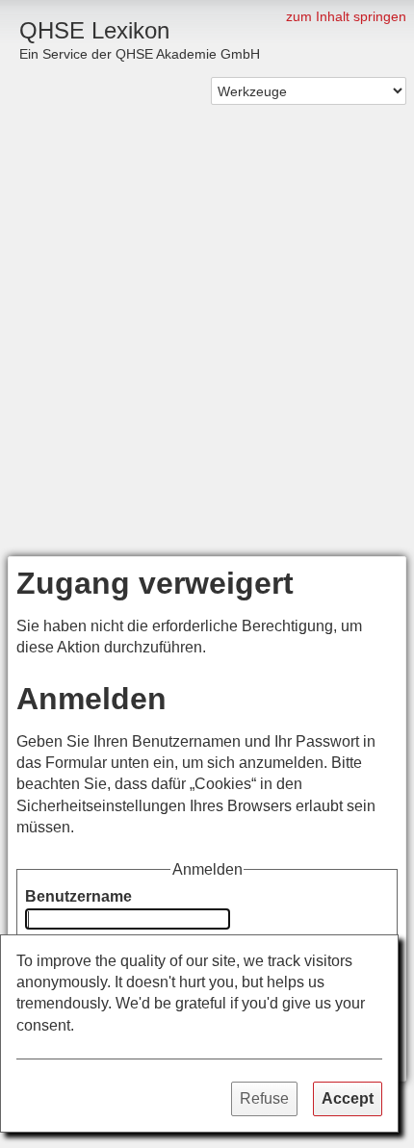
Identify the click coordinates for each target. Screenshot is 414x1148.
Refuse (264, 1098)
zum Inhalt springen (346, 16)
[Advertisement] (207, 340)
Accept (348, 1098)
